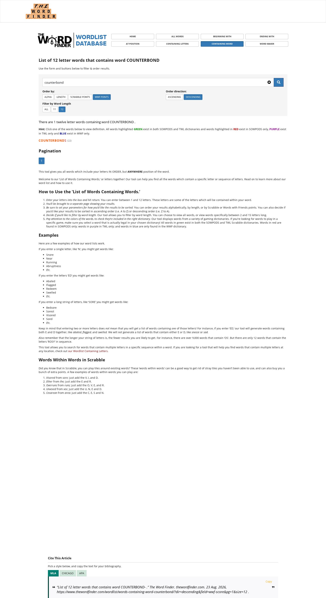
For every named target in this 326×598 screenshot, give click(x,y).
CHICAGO (68, 573)
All (46, 109)
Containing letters (177, 43)
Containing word (222, 43)
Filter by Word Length (56, 103)
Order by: (48, 91)
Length (61, 97)
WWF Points (102, 97)
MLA (53, 573)
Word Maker (267, 43)
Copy (269, 581)
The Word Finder (40, 11)
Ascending (174, 97)
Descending (193, 97)
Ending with (267, 36)
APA (81, 573)
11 (54, 109)
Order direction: (176, 91)
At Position (132, 43)
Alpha (48, 97)
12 (62, 109)
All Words (177, 36)
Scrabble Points (80, 97)
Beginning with (222, 36)
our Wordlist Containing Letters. (88, 351)
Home (133, 36)
